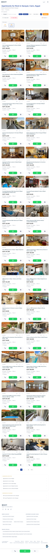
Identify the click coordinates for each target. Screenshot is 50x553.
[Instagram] (6, 509)
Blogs (35, 541)
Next (32, 469)
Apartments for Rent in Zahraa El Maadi (33, 524)
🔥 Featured (44, 17)
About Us (22, 541)
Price (30, 14)
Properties (7, 9)
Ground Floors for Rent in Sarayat (8, 516)
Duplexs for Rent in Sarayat (7, 521)
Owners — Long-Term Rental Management (17, 542)
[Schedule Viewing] (21, 56)
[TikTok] (11, 509)
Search (45, 14)
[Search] (35, 551)
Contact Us (27, 541)
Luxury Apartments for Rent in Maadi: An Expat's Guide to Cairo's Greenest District (16, 531)
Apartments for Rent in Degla (31, 519)
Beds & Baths (36, 14)
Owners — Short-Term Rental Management (32, 542)
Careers (31, 541)
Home (2, 9)
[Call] (5, 56)
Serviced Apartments (44, 542)
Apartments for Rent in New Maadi (32, 516)
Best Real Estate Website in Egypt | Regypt (10, 536)
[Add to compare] (19, 43)
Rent (20, 14)
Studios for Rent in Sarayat (18, 521)
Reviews (38, 541)
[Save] (17, 43)
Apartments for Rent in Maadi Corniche (33, 521)
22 (28, 469)
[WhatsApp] (13, 56)
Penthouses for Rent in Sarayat (8, 519)
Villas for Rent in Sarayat (7, 524)
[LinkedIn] (8, 509)
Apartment (25, 14)
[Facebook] (3, 509)
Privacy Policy (17, 541)
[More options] (22, 43)
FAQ (41, 541)
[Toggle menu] (48, 2)
